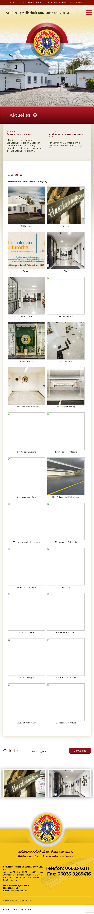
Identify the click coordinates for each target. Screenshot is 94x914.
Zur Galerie (80, 750)
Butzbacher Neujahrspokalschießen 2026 (66, 135)
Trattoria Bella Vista (77, 2)
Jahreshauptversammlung (19, 134)
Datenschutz (10, 909)
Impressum (27, 909)
